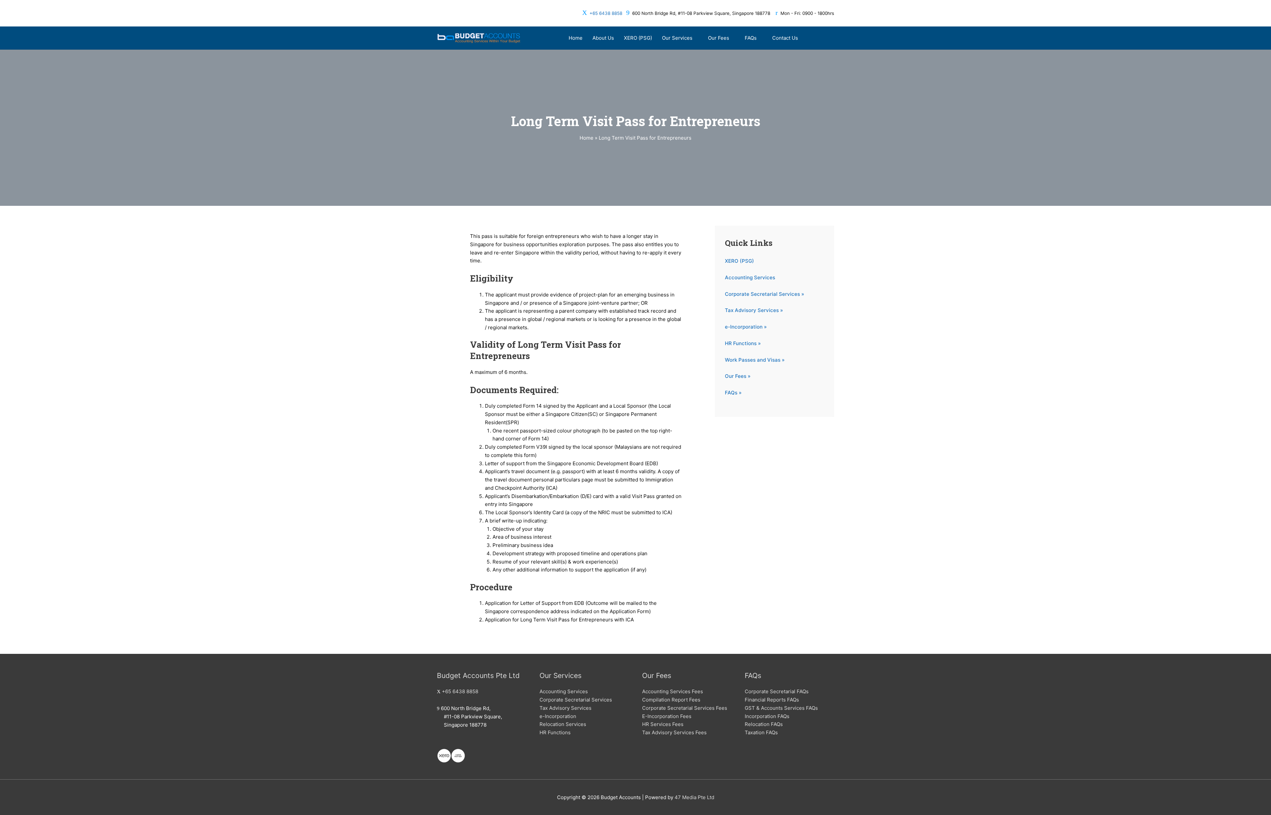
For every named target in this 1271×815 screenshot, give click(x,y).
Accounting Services (750, 277)
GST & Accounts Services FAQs (781, 708)
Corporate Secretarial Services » (764, 294)
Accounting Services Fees (672, 691)
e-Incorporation (558, 716)
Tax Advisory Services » (754, 310)
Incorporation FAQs (767, 716)
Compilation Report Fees (671, 700)
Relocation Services (563, 724)
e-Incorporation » (746, 327)
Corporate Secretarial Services (576, 700)
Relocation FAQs (764, 724)
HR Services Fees (662, 724)
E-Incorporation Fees (666, 716)
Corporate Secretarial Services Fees (684, 708)
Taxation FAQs (761, 732)
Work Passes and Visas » (755, 360)
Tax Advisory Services (565, 708)
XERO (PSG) (739, 261)
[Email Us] (439, 742)
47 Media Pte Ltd (694, 797)
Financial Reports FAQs (772, 700)
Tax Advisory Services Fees (674, 732)
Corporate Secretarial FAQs (777, 691)
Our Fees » (738, 376)
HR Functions (555, 732)
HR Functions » (743, 343)
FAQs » (733, 392)
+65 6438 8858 (605, 13)
